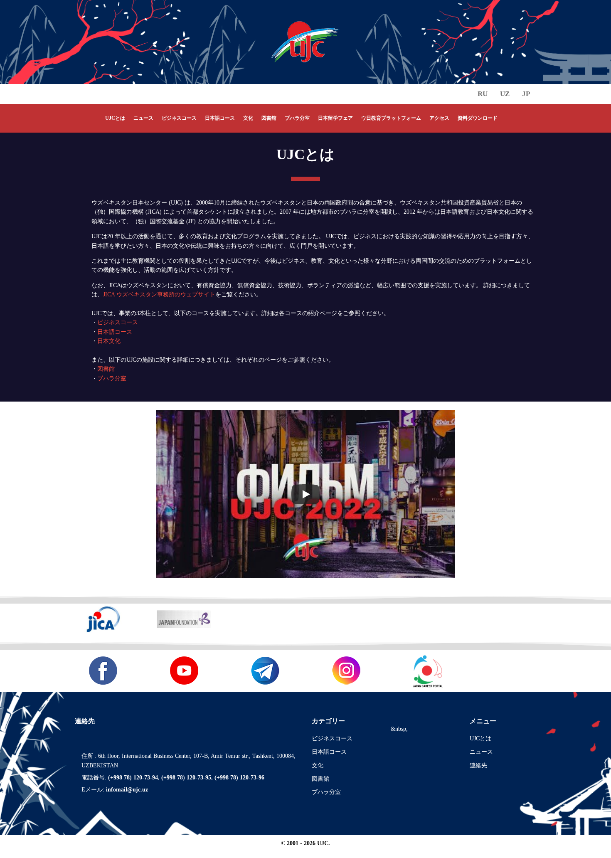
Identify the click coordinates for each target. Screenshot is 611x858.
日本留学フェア (335, 118)
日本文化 (109, 341)
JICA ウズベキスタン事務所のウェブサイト (159, 294)
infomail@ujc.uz (127, 789)
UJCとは (115, 118)
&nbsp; (399, 729)
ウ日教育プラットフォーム (391, 118)
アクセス (439, 118)
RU (483, 94)
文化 (248, 118)
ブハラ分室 (297, 118)
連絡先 (478, 765)
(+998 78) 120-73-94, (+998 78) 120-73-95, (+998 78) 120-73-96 (186, 777)
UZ (505, 94)
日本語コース (220, 118)
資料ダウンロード (478, 118)
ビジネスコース (179, 118)
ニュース (143, 118)
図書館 (268, 118)
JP (526, 94)
